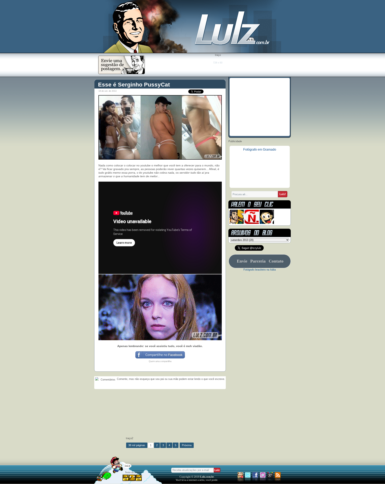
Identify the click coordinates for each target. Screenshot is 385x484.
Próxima (186, 445)
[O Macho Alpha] (237, 222)
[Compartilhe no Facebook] (160, 358)
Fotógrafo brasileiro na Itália (259, 269)
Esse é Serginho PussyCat (134, 85)
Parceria (258, 261)
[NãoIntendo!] (252, 222)
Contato (276, 261)
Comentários (107, 379)
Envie (242, 261)
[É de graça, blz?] (121, 72)
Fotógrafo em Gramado (259, 149)
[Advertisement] (218, 65)
